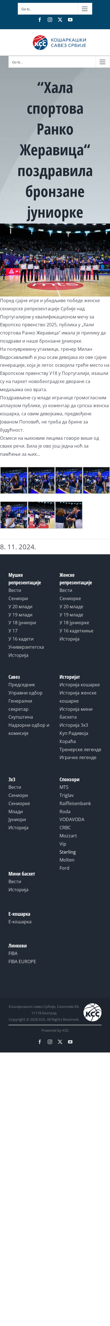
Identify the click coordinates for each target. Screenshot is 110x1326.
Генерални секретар (20, 705)
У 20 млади (20, 606)
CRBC (65, 827)
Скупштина (20, 717)
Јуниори (17, 819)
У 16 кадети (21, 639)
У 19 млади (20, 615)
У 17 (12, 631)
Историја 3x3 (74, 725)
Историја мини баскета (76, 713)
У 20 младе (71, 606)
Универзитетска (26, 647)
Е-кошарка (20, 922)
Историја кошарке (80, 685)
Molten (67, 860)
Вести (14, 590)
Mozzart (68, 836)
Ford (64, 868)
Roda (65, 811)
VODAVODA (72, 819)
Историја (18, 655)
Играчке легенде (78, 757)
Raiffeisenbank (75, 803)
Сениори (18, 598)
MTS (64, 787)
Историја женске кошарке (78, 697)
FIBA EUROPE (22, 961)
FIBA (12, 953)
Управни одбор (25, 693)
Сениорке (70, 598)
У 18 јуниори (22, 622)
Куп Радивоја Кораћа (74, 737)
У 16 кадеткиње (76, 631)
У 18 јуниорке (74, 622)
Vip (63, 844)
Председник (21, 685)
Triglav (67, 795)
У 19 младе (71, 615)
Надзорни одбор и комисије (28, 729)
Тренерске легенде (80, 749)
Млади (15, 811)
